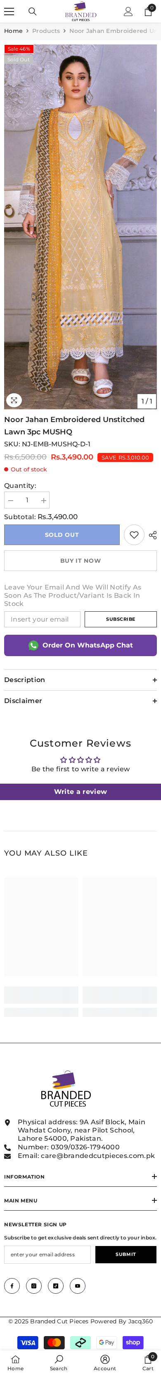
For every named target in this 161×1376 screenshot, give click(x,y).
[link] (134, 534)
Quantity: (20, 486)
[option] (80, 226)
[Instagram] (34, 1286)
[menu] (9, 11)
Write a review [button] (80, 792)
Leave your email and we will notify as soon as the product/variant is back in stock (72, 595)
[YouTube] (77, 1286)
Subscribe (120, 619)
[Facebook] (12, 1286)
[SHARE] (150, 535)
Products (46, 31)
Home (13, 31)
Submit (126, 1254)
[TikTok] (56, 1286)
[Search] (33, 11)
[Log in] (128, 11)
